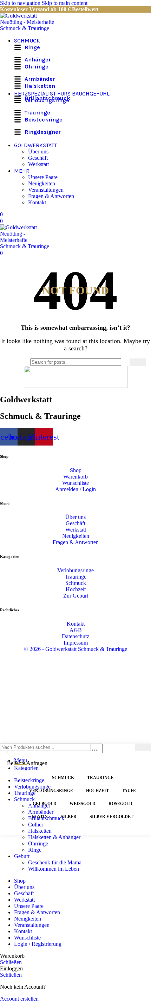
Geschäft (38, 158)
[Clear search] (124, 362)
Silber (69, 816)
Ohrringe (38, 843)
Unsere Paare (43, 177)
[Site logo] (30, 28)
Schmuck (63, 777)
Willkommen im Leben (53, 869)
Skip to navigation (21, 3)
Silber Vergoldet (111, 816)
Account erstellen (19, 999)
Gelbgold (45, 803)
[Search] (138, 362)
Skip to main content (64, 3)
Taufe (129, 790)
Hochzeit (97, 790)
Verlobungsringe (51, 790)
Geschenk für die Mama (54, 862)
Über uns (38, 151)
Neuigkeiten (41, 183)
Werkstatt (38, 164)
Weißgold (83, 803)
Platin (40, 816)
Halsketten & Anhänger (54, 837)
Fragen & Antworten (51, 196)
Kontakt (37, 202)
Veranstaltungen (46, 190)
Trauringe (100, 777)
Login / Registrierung (37, 944)
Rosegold (120, 803)
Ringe (34, 850)
